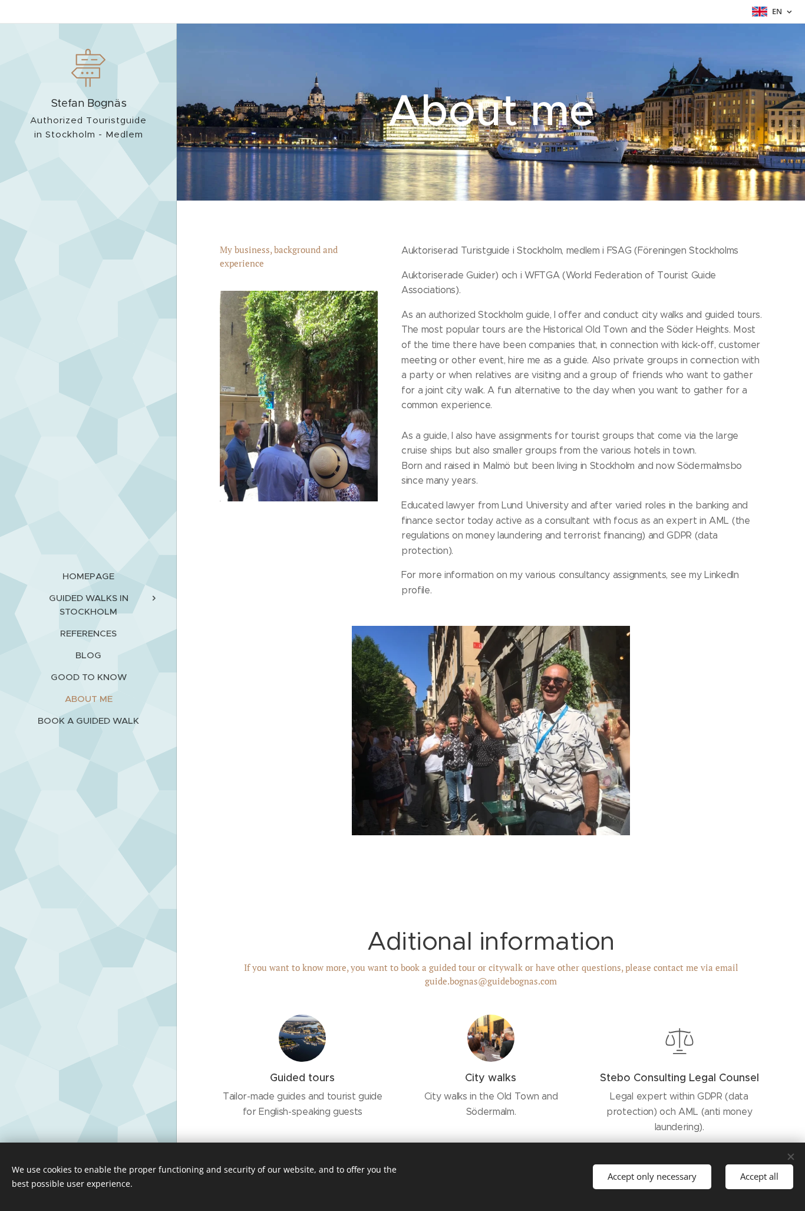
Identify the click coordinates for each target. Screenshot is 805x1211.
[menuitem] (88, 576)
